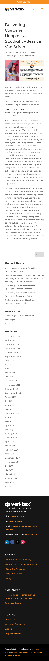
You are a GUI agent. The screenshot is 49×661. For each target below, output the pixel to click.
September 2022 (13, 393)
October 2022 (11, 389)
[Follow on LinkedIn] (7, 542)
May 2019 (9, 470)
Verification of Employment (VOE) (21, 564)
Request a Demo (13, 633)
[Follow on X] (17, 542)
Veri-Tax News (14, 52)
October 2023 (11, 352)
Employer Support (13, 603)
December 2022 (12, 381)
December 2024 (12, 336)
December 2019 (12, 458)
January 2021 (11, 433)
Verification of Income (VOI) (18, 559)
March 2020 (10, 446)
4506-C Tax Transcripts (15, 569)
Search (39, 255)
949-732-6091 (15, 521)
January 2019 (11, 478)
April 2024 (9, 340)
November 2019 (12, 462)
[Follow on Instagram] (23, 542)
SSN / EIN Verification (15, 574)
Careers (8, 629)
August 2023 (10, 360)
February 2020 (11, 450)
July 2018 (9, 486)
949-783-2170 (31, 534)
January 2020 (11, 454)
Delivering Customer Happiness (20, 55)
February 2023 (11, 377)
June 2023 (9, 369)
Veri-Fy (8, 578)
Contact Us (10, 619)
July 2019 (9, 466)
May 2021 (9, 421)
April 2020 (9, 441)
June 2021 (9, 417)
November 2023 (12, 348)
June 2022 (9, 405)
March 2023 (10, 372)
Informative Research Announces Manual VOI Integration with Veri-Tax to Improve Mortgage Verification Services (24, 278)
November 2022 (12, 385)
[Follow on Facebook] (12, 542)
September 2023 (13, 356)
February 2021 (11, 429)
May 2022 (9, 409)
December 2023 (12, 344)
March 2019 (10, 474)
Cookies (25, 652)
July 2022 (9, 401)
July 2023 (9, 364)
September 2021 (12, 413)
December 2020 (12, 437)
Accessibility (16, 652)
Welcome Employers (15, 624)
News (7, 324)
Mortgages (10, 320)
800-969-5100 (18, 516)
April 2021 (9, 425)
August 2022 (10, 397)
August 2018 (10, 482)
